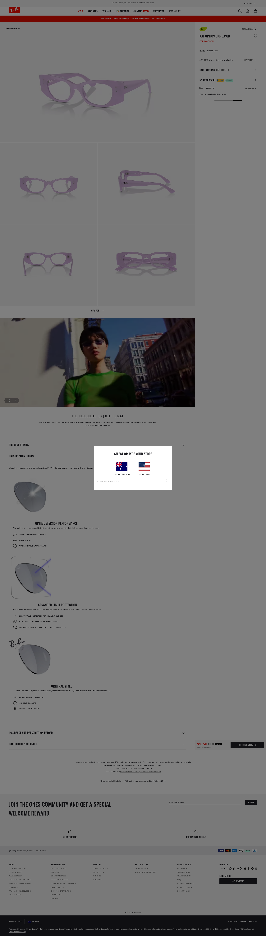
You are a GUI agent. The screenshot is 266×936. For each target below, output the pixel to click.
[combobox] (133, 481)
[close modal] (167, 451)
